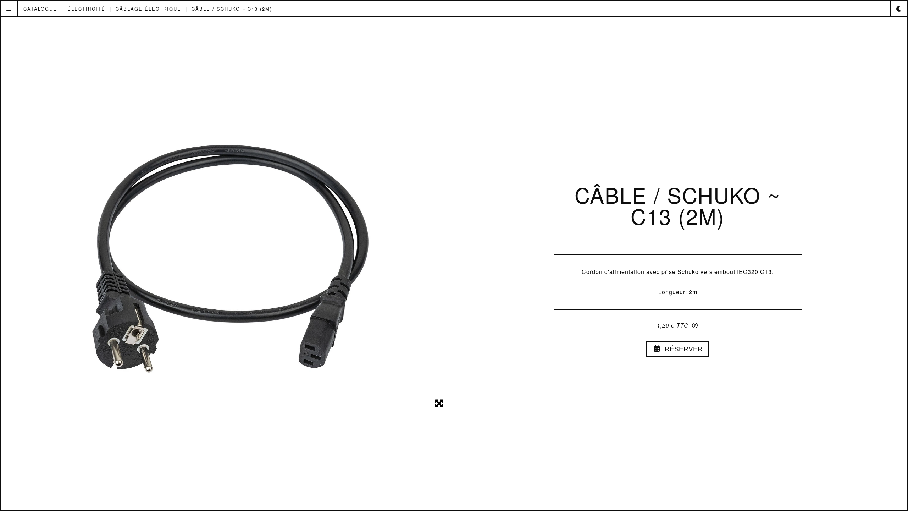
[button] (9, 9)
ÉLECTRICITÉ (86, 8)
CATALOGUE (40, 8)
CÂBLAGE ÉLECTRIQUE (148, 8)
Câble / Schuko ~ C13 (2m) (232, 8)
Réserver (682, 349)
